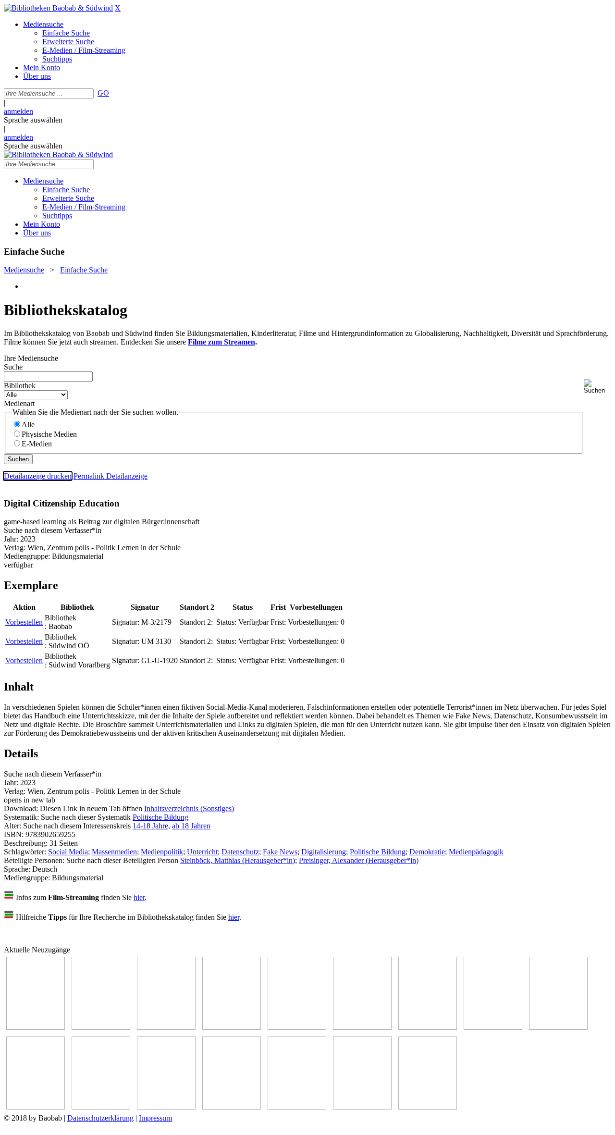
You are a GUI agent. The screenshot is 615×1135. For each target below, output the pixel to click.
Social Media (68, 852)
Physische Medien (49, 434)
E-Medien (37, 444)
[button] (597, 386)
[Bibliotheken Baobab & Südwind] (58, 8)
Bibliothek (20, 386)
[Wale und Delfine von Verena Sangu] (231, 1027)
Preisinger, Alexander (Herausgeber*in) (358, 860)
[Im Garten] (558, 1027)
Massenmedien (114, 852)
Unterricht (202, 852)
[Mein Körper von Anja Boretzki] (297, 1107)
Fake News (280, 852)
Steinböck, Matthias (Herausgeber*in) (237, 860)
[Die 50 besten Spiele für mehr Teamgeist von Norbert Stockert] (35, 1107)
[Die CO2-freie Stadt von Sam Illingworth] (166, 1027)
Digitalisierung (323, 852)
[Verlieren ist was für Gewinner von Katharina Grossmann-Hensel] (362, 1027)
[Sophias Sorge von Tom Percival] (297, 1027)
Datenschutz (240, 852)
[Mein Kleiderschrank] (427, 1107)
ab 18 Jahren (191, 826)
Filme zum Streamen (221, 342)
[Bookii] (427, 1027)
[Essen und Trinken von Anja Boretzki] (231, 1107)
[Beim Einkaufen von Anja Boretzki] (362, 1107)
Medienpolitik (162, 852)
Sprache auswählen (33, 120)
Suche (13, 367)
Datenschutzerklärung (100, 1118)
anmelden (18, 111)
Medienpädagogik (476, 852)
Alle (28, 424)
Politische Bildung (160, 817)
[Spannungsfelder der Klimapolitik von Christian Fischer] (101, 1027)
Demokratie (427, 852)
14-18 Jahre (150, 826)
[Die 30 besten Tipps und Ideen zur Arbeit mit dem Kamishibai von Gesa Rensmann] (35, 1027)
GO (103, 93)
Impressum (155, 1118)
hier (139, 897)
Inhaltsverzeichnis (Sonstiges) (189, 808)
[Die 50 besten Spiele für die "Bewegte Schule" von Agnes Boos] (166, 1107)
